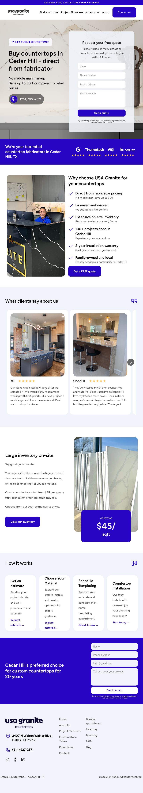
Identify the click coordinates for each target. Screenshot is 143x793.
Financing (91, 735)
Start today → (120, 622)
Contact (64, 753)
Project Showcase (70, 731)
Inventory (91, 729)
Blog (88, 747)
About (106, 12)
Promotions (66, 747)
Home (62, 719)
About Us (64, 725)
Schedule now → (88, 625)
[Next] (130, 362)
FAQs (89, 741)
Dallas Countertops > (13, 776)
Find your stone (49, 12)
